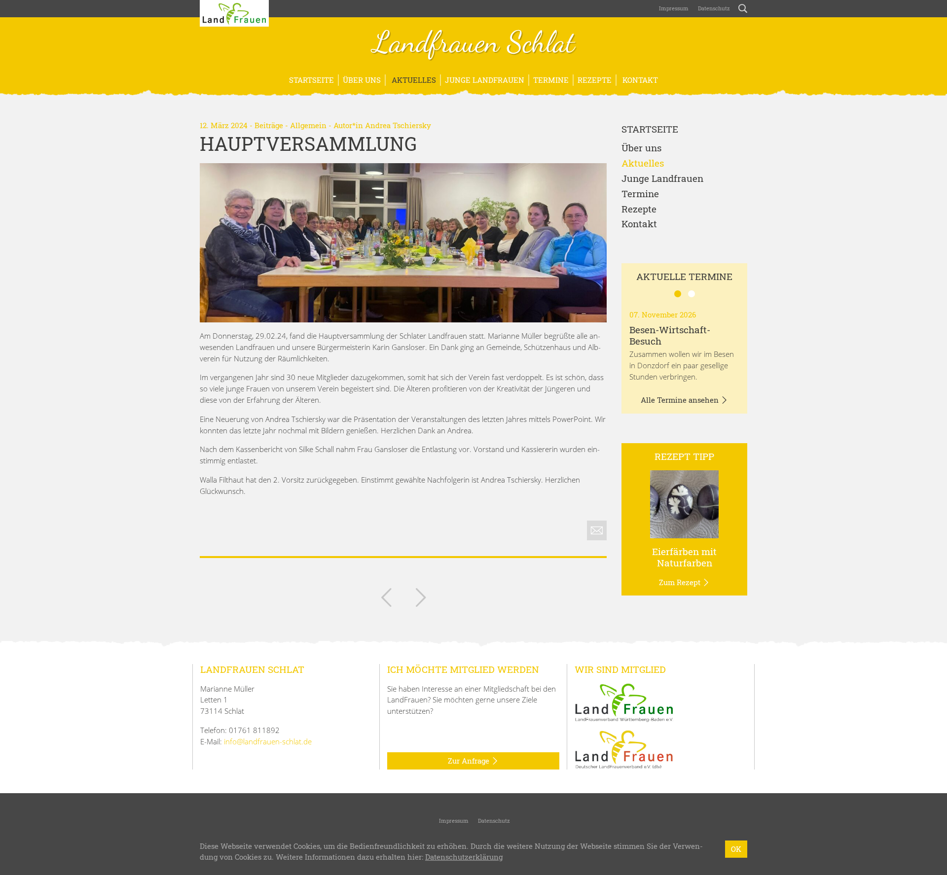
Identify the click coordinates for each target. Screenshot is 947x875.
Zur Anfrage (469, 761)
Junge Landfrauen (484, 80)
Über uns (362, 80)
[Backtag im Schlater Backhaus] (420, 599)
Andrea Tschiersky (398, 125)
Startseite (311, 80)
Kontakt (639, 80)
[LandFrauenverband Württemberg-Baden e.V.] (624, 701)
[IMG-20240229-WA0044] (403, 242)
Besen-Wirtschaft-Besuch (669, 335)
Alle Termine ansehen (681, 400)
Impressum (673, 8)
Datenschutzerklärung (464, 857)
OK (736, 849)
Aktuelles (413, 80)
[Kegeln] (386, 599)
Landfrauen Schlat (474, 43)
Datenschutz (713, 8)
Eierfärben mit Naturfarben (684, 557)
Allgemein (308, 125)
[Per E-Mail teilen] (597, 530)
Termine (551, 80)
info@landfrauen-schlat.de (268, 741)
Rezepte (595, 80)
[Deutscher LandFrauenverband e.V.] (624, 749)
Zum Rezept (680, 582)
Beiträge (269, 125)
